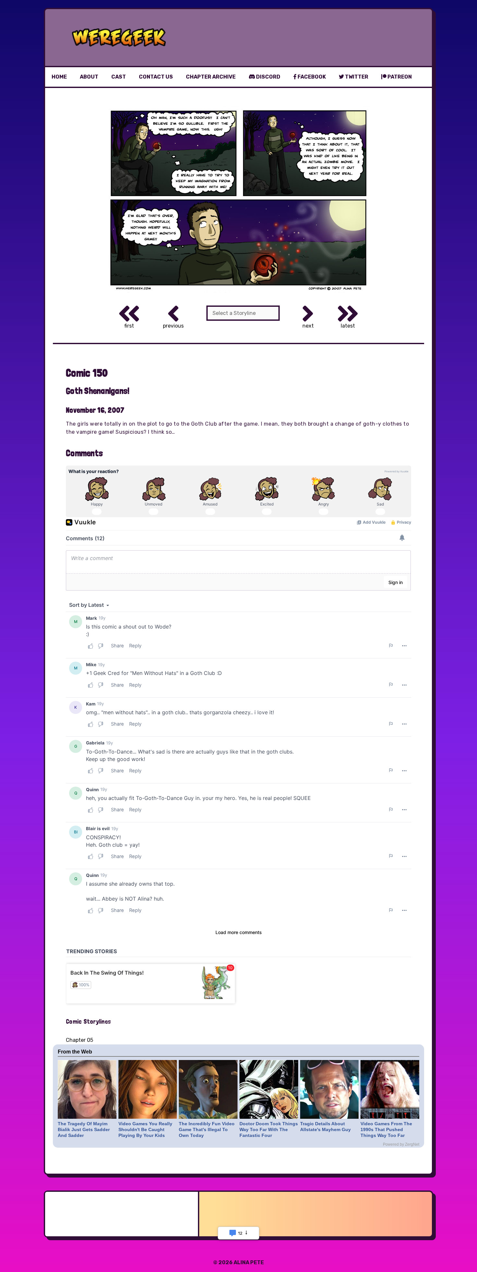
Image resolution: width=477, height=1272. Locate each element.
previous (173, 326)
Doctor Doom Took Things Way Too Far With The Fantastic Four (268, 1129)
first (129, 326)
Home (59, 77)
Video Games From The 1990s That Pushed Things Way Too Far (386, 1129)
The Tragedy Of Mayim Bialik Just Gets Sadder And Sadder (84, 1129)
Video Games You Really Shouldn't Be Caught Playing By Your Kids (145, 1129)
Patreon (399, 77)
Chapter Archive (211, 77)
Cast (118, 77)
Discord (267, 77)
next (308, 326)
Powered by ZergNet (401, 1144)
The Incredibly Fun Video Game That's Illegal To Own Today (207, 1129)
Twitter (356, 77)
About (89, 77)
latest (348, 326)
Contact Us (156, 77)
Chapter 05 (79, 1040)
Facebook (311, 77)
